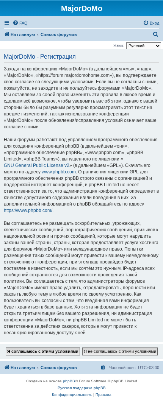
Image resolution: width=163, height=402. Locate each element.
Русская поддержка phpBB (82, 388)
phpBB (69, 381)
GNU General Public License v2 (36, 165)
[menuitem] (20, 23)
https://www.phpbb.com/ (28, 210)
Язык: (118, 45)
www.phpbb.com (59, 172)
